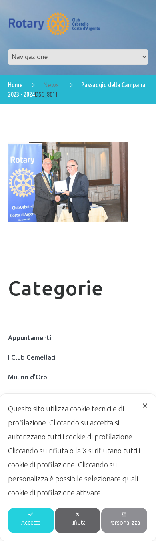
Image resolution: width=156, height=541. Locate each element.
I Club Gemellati (32, 357)
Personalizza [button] (124, 522)
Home (15, 84)
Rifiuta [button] (78, 522)
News (51, 84)
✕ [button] (145, 405)
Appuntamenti (29, 337)
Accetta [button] (30, 522)
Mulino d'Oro (27, 377)
